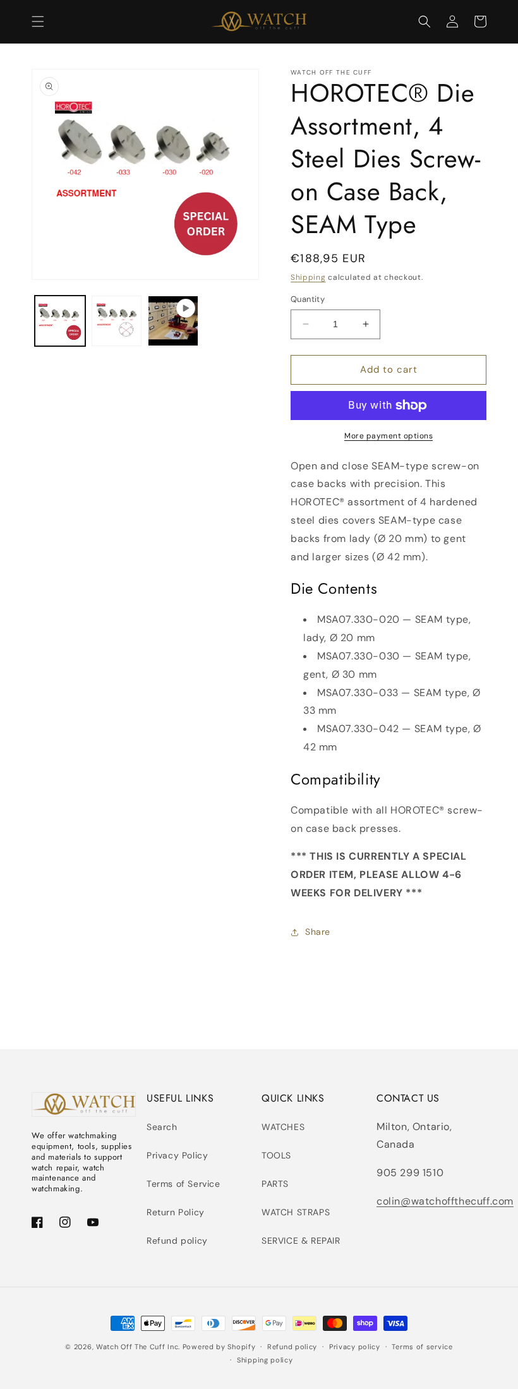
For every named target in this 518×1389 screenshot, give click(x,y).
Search (162, 1127)
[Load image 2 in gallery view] (117, 321)
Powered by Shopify (219, 1346)
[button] (38, 21)
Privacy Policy (177, 1155)
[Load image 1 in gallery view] (60, 321)
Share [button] (317, 931)
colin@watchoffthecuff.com (445, 1201)
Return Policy (176, 1212)
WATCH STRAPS (296, 1212)
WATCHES (283, 1127)
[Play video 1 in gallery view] (173, 321)
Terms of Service (183, 1183)
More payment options (388, 436)
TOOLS (276, 1155)
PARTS (275, 1183)
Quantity (308, 299)
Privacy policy (354, 1346)
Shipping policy (265, 1360)
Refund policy (177, 1240)
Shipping (308, 277)
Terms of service (422, 1346)
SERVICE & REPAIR (301, 1240)
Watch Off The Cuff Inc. (138, 1346)
